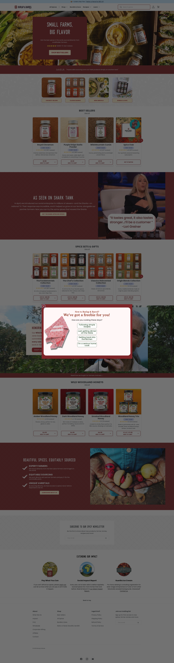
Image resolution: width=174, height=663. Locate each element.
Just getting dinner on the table (87, 332)
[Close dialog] (43, 306)
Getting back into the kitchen (87, 338)
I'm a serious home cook (87, 344)
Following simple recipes (87, 325)
